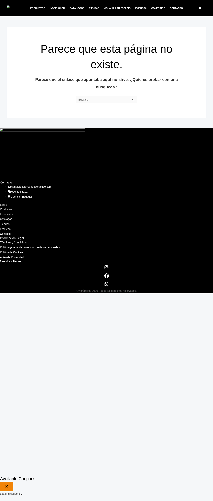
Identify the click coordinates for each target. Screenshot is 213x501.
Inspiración (57, 8)
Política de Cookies (11, 252)
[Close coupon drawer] (6, 486)
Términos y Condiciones (14, 242)
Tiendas (94, 8)
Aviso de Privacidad (12, 257)
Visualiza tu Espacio (117, 8)
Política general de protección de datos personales (30, 247)
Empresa (141, 8)
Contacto (176, 8)
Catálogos (77, 8)
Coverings (158, 8)
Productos (37, 8)
